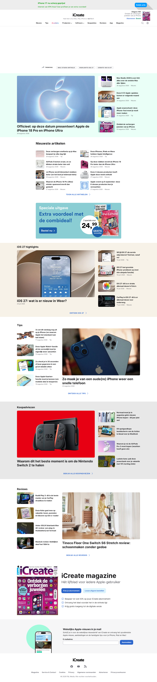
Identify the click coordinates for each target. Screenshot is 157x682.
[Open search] (142, 23)
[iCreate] (78, 15)
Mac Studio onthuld (66, 67)
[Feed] (85, 667)
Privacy (71, 672)
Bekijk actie (140, 5)
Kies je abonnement (71, 591)
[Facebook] (72, 667)
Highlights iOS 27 (86, 67)
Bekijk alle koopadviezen (76, 473)
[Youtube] (78, 667)
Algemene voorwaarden (86, 672)
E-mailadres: (68, 639)
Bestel (138, 18)
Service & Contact (49, 672)
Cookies (62, 672)
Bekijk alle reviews (76, 555)
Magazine (35, 672)
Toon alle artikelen (76, 194)
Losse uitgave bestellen (94, 591)
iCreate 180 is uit (105, 67)
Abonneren (131, 18)
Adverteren (103, 672)
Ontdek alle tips (77, 393)
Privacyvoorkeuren (118, 672)
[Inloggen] (147, 23)
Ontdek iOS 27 (77, 313)
